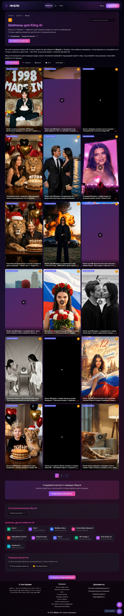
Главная (10, 15)
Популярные (12, 62)
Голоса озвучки (62, 599)
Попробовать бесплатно (62, 494)
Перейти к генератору (20, 41)
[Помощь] (119, 611)
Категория (59, 62)
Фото (49, 62)
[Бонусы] (119, 604)
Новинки (26, 62)
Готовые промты (62, 594)
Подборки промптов (62, 597)
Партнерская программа (62, 606)
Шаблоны (19, 15)
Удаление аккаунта (98, 594)
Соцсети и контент (12, 69)
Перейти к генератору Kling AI (63, 577)
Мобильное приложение (62, 589)
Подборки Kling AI (40, 566)
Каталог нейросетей (62, 587)
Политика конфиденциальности (98, 588)
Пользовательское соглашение (98, 591)
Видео (39, 62)
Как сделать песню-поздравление (62, 604)
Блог (62, 592)
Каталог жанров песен (62, 601)
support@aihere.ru (99, 597)
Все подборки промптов (20, 566)
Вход (102, 6)
